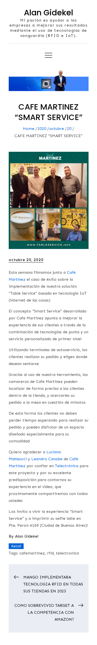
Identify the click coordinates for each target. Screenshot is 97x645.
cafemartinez (32, 553)
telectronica (67, 553)
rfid (50, 553)
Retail (16, 546)
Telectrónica (66, 465)
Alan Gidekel (48, 12)
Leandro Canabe (46, 459)
